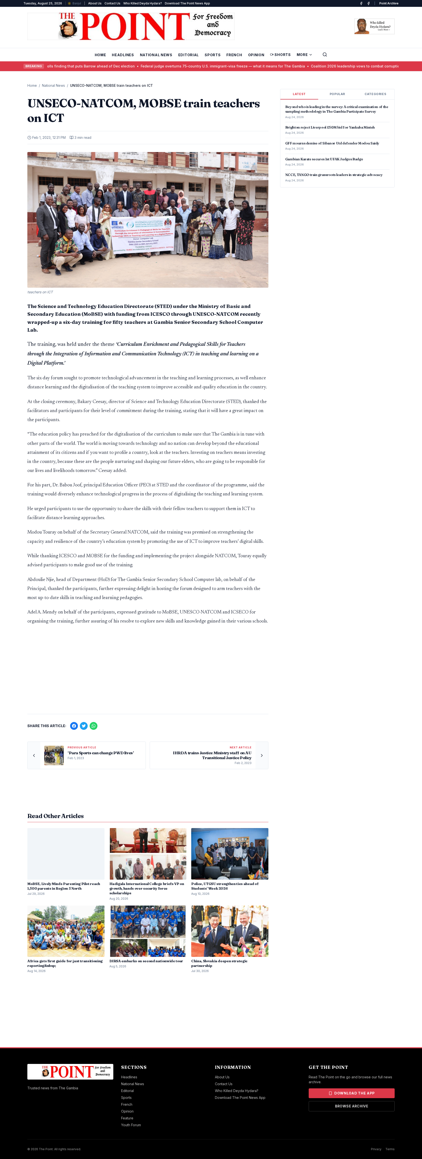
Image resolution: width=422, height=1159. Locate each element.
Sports (213, 55)
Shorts (282, 55)
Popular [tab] (337, 94)
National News (156, 55)
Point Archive (389, 3)
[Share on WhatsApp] (93, 726)
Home (100, 55)
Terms (390, 1149)
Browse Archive (351, 1106)
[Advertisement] (147, 672)
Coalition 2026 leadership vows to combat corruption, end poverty (327, 66)
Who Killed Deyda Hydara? (142, 3)
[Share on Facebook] (74, 726)
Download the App (354, 1093)
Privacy (376, 1149)
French (234, 55)
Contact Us (112, 3)
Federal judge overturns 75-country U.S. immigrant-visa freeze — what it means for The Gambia (183, 66)
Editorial (188, 55)
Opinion (256, 55)
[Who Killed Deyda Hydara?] (374, 26)
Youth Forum (131, 1125)
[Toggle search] (324, 54)
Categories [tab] (375, 94)
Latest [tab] (299, 94)
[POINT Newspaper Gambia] (361, 3)
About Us (95, 3)
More (302, 55)
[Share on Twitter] (84, 726)
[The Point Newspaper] (368, 3)
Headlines (123, 55)
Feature (127, 1118)
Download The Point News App (187, 3)
